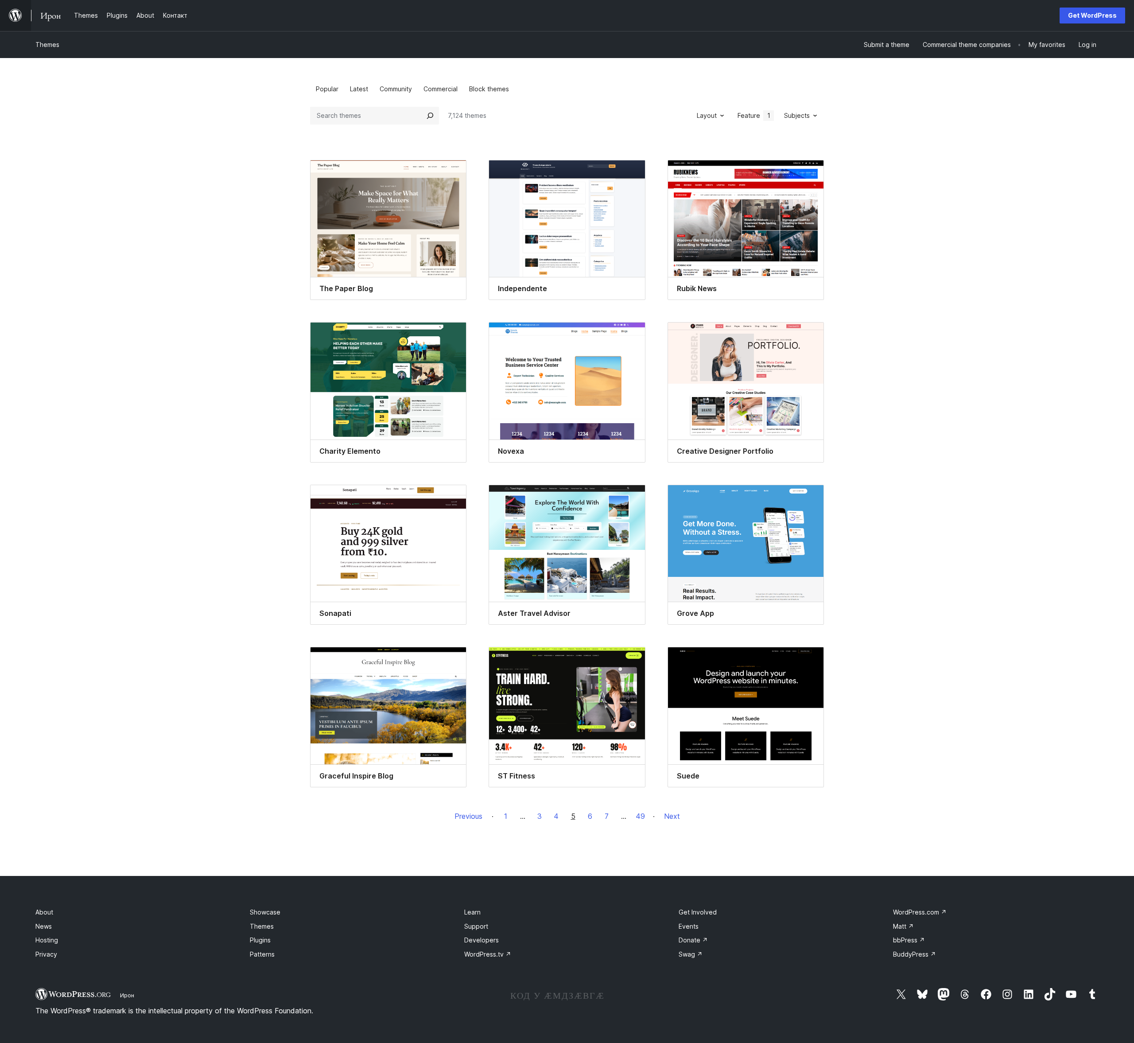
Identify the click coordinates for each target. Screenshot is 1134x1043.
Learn (472, 912)
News (43, 926)
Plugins (260, 940)
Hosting (46, 940)
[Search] (430, 116)
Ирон (127, 995)
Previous (468, 816)
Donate (693, 940)
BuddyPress (914, 954)
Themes (47, 44)
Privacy (46, 954)
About (44, 912)
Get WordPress (1092, 15)
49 (640, 816)
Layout (707, 115)
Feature (754, 115)
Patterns (262, 954)
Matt (903, 926)
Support (476, 926)
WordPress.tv (487, 954)
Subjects (797, 115)
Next (672, 816)
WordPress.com (920, 912)
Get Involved (698, 912)
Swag (691, 954)
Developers (481, 940)
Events (689, 926)
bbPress (909, 940)
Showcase (265, 912)
